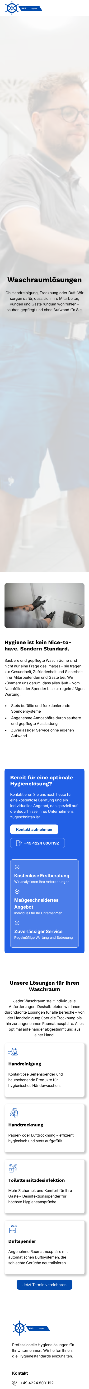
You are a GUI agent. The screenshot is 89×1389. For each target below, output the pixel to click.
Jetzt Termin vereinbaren (44, 1284)
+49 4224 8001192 (37, 1383)
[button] (79, 8)
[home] (23, 8)
